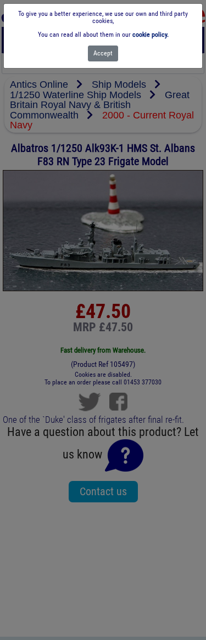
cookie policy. (150, 34)
